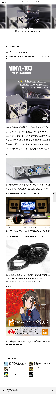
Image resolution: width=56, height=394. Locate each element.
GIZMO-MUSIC (46, 390)
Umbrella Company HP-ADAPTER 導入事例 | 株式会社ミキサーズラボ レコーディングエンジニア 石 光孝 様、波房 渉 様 (42, 370)
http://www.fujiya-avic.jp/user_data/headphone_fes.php (16, 340)
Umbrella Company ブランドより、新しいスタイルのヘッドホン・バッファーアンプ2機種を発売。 (42, 374)
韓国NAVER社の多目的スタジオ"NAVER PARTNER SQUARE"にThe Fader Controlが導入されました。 (17, 369)
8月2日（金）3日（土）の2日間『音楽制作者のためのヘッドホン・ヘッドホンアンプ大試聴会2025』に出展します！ (18, 364)
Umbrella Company (39, 390)
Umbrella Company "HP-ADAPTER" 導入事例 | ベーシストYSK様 (42, 364)
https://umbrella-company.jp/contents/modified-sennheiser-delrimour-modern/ (20, 274)
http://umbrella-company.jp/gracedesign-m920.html (15, 184)
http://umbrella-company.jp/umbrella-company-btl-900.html (16, 227)
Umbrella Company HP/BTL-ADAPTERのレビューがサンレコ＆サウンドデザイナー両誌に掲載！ (18, 374)
